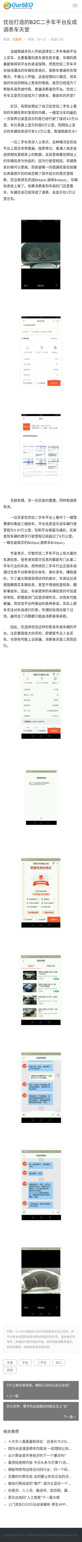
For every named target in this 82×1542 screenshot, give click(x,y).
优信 (10, 1370)
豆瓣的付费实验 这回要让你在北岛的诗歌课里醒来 (40, 1476)
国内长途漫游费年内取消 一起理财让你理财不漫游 (40, 1448)
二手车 (42, 1362)
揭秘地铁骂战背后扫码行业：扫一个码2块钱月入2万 (40, 1469)
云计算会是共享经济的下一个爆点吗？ (38, 1455)
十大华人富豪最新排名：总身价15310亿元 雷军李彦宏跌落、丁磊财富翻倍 (40, 1441)
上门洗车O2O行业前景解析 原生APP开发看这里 (40, 1504)
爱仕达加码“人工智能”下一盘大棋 (34, 1497)
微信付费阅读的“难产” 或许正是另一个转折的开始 (40, 1483)
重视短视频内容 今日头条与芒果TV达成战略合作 (40, 1462)
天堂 (10, 1362)
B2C (59, 1362)
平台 (25, 1362)
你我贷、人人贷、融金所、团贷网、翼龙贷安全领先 (40, 1490)
